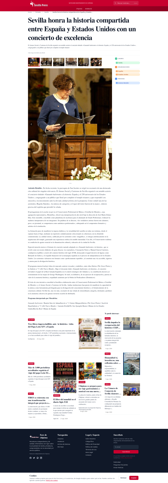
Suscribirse (126, 452)
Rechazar (123, 478)
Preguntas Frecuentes (121, 465)
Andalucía (88, 9)
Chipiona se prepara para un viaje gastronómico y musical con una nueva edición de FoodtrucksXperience (90, 391)
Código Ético (90, 441)
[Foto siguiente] (109, 124)
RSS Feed (60, 447)
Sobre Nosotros (91, 439)
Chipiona (79, 9)
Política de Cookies (92, 447)
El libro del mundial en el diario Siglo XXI (64, 401)
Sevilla (46, 12)
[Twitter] (34, 458)
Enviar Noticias (118, 467)
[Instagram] (37, 458)
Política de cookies (52, 480)
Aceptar (133, 478)
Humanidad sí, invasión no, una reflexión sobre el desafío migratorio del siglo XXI (113, 363)
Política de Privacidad (92, 444)
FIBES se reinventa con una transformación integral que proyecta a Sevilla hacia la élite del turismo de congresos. (38, 403)
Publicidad (117, 462)
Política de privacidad (126, 458)
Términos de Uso (91, 449)
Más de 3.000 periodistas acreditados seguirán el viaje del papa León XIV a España (39, 371)
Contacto (88, 455)
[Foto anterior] (31, 124)
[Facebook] (31, 458)
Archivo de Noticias (64, 444)
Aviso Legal (89, 452)
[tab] (34, 62)
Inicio (30, 12)
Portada (38, 12)
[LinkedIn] (41, 458)
